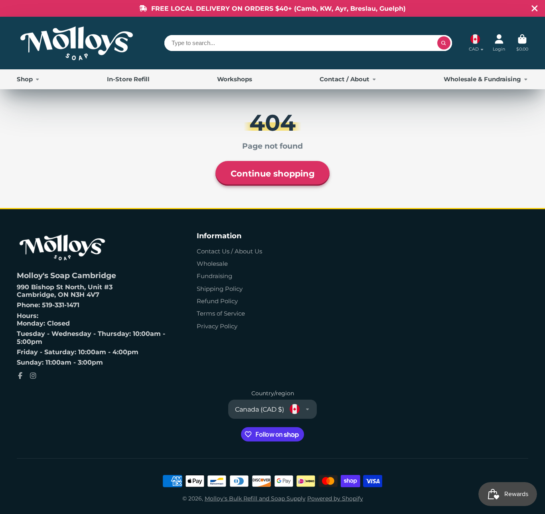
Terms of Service (221, 313)
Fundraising (214, 276)
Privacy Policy (217, 326)
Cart (522, 42)
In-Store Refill (128, 79)
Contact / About (344, 79)
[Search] (444, 43)
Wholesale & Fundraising (482, 79)
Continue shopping (273, 173)
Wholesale (212, 263)
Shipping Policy (220, 288)
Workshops (234, 79)
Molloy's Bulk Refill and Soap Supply (255, 498)
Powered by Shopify (335, 498)
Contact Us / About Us (229, 251)
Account (499, 42)
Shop (25, 79)
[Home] (76, 43)
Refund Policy (217, 301)
